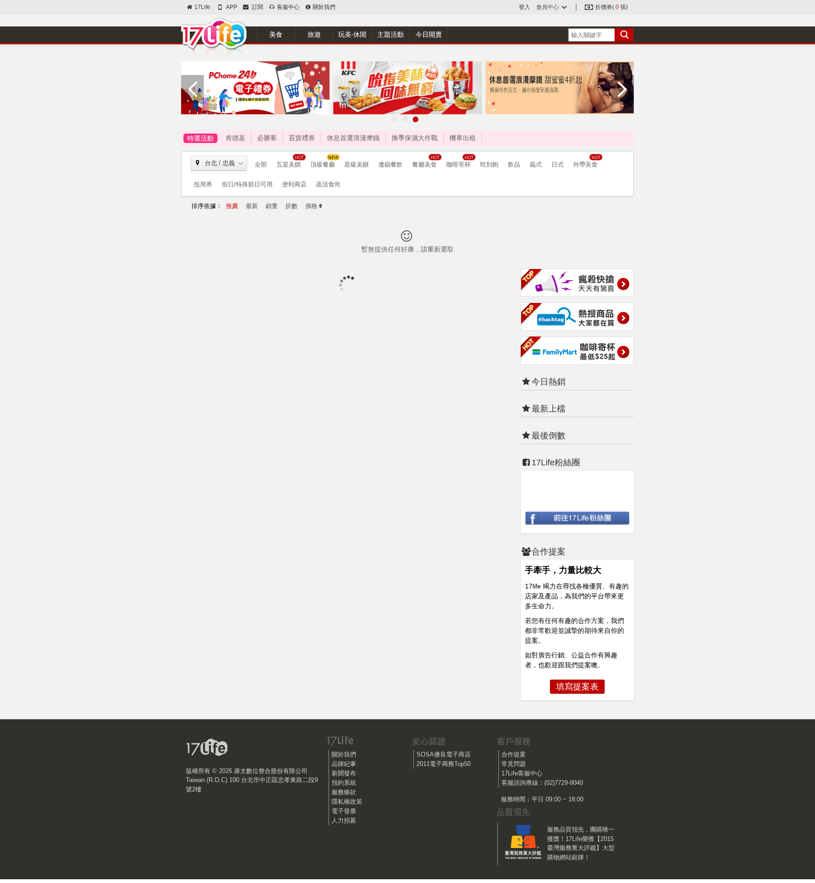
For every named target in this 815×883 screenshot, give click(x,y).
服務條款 (344, 792)
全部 (261, 164)
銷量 (272, 206)
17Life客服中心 (521, 773)
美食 (276, 34)
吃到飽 (489, 164)
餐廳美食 (424, 164)
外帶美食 (585, 164)
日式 (557, 164)
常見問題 (513, 763)
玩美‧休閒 (352, 34)
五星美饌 (288, 164)
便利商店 (294, 184)
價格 (311, 206)
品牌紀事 (344, 763)
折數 (291, 206)
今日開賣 (429, 34)
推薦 (232, 206)
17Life (201, 7)
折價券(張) (611, 7)
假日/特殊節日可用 (247, 184)
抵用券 (203, 184)
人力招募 (344, 820)
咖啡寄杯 (458, 164)
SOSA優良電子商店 (443, 754)
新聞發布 (344, 773)
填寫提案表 (577, 686)
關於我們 (323, 7)
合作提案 (513, 754)
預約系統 (344, 782)
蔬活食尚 (328, 184)
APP (231, 7)
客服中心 (287, 7)
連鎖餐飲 (390, 164)
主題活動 (390, 34)
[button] (395, 119)
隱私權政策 (347, 801)
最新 (252, 206)
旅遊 (314, 34)
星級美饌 (356, 164)
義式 (536, 164)
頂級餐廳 (322, 164)
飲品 (514, 164)
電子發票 (344, 811)
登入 (524, 7)
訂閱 (256, 7)
